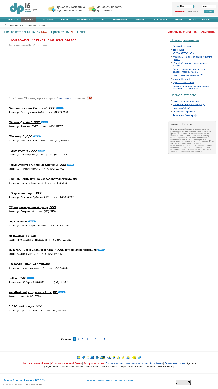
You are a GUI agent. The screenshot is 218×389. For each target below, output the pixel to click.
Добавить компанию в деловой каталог (71, 9)
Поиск (81, 32)
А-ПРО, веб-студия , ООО (25, 306)
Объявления (120, 19)
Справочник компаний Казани (25, 25)
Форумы (139, 19)
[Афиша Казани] (123, 357)
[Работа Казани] (92, 357)
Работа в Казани (114, 363)
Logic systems (18, 221)
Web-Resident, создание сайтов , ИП (33, 292)
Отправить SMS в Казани (159, 366)
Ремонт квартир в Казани (186, 101)
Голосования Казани (72, 366)
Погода (192, 19)
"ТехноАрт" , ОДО (21, 136)
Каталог (29, 19)
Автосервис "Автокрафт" (185, 115)
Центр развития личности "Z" (188, 75)
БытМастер (178, 49)
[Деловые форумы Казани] (114, 357)
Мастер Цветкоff (181, 79)
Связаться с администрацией (99, 380)
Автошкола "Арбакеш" (184, 111)
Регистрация (179, 12)
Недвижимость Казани (136, 363)
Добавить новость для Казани (109, 9)
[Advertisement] (37, 73)
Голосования (159, 19)
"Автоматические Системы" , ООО (32, 108)
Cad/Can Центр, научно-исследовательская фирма (43, 179)
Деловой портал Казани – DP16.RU (24, 380)
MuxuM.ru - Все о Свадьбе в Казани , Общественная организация (53, 249)
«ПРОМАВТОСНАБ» (183, 53)
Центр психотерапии (183, 82)
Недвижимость (85, 19)
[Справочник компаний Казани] (83, 357)
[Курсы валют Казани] (134, 357)
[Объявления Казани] (109, 357)
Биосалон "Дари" (181, 108)
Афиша (178, 19)
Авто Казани (156, 363)
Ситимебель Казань (183, 46)
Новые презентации (184, 40)
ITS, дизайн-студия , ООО (25, 193)
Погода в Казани (110, 366)
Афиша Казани (92, 366)
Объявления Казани (175, 363)
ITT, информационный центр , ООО (32, 207)
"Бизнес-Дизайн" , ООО (25, 122)
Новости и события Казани (35, 363)
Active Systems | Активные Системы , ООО (38, 164)
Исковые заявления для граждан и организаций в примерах (191, 87)
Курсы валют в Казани (132, 366)
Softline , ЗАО (18, 278)
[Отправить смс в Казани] (139, 357)
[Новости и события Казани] (78, 357)
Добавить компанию (182, 32)
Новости (13, 19)
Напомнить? (192, 12)
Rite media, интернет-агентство (30, 264)
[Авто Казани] (102, 357)
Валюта (206, 19)
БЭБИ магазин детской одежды (189, 104)
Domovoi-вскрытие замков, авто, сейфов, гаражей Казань (189, 70)
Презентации (60, 32)
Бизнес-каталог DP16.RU (22, 32)
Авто (103, 19)
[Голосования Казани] (118, 357)
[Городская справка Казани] (88, 357)
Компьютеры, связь (17, 45)
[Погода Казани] (128, 357)
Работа (64, 19)
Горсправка (47, 19)
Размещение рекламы (123, 380)
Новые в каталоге (183, 95)
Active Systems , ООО (23, 150)
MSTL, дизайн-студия (23, 235)
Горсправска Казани (93, 363)
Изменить (208, 32)
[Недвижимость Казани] (97, 357)
